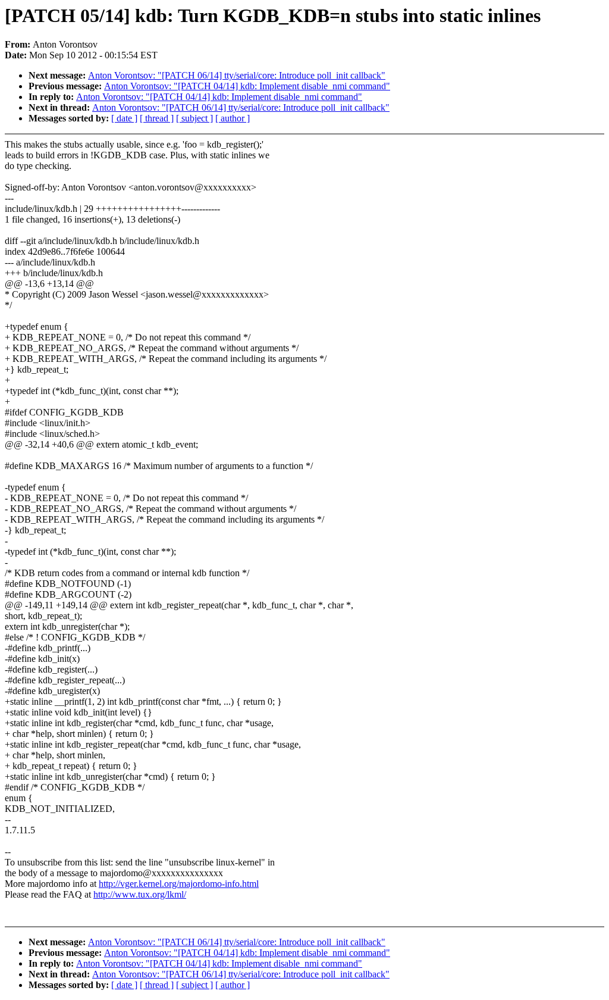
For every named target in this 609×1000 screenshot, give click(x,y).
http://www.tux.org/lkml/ (139, 894)
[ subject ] (194, 118)
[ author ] (232, 118)
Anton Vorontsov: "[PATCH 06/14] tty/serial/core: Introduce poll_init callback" (236, 75)
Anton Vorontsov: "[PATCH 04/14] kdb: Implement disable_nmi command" (247, 86)
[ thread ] (157, 118)
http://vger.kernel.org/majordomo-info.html (179, 884)
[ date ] (124, 118)
